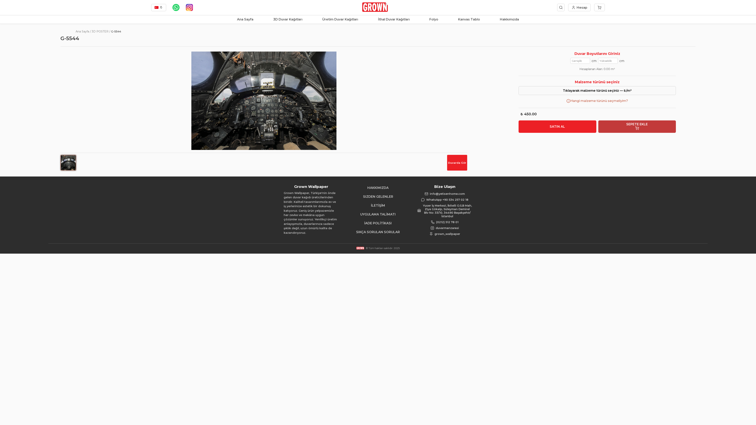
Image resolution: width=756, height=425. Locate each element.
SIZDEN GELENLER (378, 197)
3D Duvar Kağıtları (287, 19)
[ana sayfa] (375, 11)
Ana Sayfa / (83, 31)
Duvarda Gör (457, 162)
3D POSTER (100, 31)
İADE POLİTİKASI (378, 223)
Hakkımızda (509, 19)
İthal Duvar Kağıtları (394, 19)
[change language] (158, 7)
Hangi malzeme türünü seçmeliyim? (599, 101)
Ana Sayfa (245, 19)
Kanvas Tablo (469, 19)
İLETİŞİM (378, 205)
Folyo (433, 19)
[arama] (561, 7)
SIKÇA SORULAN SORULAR (378, 232)
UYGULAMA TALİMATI (378, 214)
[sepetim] (599, 7)
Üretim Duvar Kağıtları (340, 19)
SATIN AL (557, 126)
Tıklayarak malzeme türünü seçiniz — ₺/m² (597, 90)
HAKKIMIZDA (378, 188)
